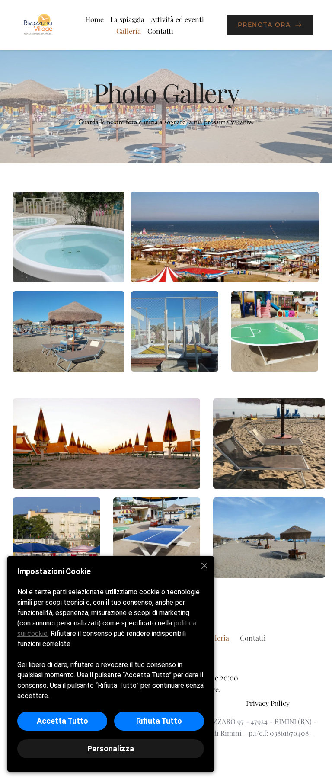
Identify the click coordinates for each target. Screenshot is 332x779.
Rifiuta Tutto (159, 720)
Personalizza (110, 748)
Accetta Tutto (62, 720)
